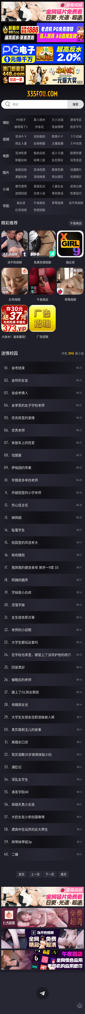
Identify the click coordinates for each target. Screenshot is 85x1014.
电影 (6, 156)
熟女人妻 (21, 143)
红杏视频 (21, 210)
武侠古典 (76, 186)
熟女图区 (57, 177)
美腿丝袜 (21, 177)
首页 (21, 874)
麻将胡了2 (21, 127)
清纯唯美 (39, 177)
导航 (6, 206)
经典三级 (39, 160)
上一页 (35, 874)
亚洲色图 (39, 169)
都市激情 (21, 186)
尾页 (63, 874)
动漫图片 (76, 169)
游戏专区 (76, 120)
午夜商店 (39, 203)
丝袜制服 (39, 143)
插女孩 (21, 203)
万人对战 (57, 120)
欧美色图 (57, 169)
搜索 (75, 104)
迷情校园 (21, 193)
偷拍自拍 (39, 153)
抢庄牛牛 (76, 127)
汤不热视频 (76, 203)
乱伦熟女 (57, 160)
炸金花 (39, 127)
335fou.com (42, 94)
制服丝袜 (21, 160)
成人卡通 (57, 153)
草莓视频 (57, 203)
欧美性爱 (76, 153)
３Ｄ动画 (76, 136)
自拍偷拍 (39, 136)
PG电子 (21, 120)
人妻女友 (57, 186)
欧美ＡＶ (57, 136)
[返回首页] (80, 1006)
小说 (6, 189)
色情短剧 (39, 210)
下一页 (49, 874)
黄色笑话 (57, 193)
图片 (6, 172)
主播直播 (57, 143)
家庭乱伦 (39, 186)
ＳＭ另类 (76, 143)
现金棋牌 (57, 127)
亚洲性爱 (21, 153)
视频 (6, 139)
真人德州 (39, 120)
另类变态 (76, 160)
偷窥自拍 (21, 169)
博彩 (6, 122)
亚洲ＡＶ (21, 136)
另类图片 (76, 177)
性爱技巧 (76, 193)
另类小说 (39, 193)
